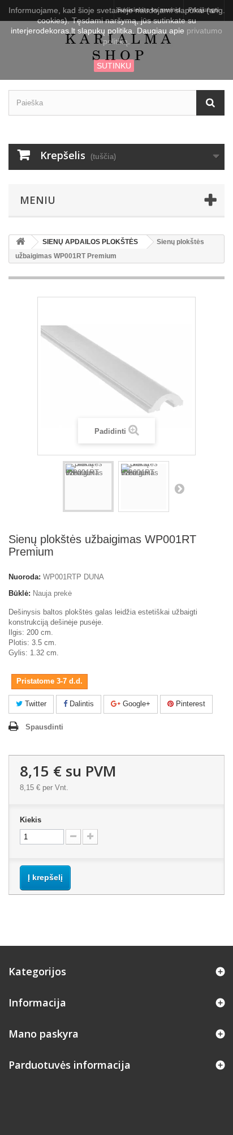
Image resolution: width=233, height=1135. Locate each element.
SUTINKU (114, 65)
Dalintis (80, 703)
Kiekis (30, 820)
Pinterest (189, 703)
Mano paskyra (43, 1033)
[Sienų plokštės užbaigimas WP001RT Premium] (88, 486)
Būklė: (19, 593)
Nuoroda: (24, 577)
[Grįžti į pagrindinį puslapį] (20, 242)
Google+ (135, 703)
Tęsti (179, 488)
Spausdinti (44, 727)
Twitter (34, 703)
